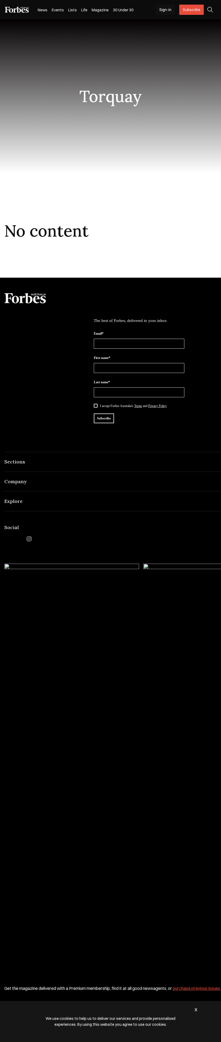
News (42, 10)
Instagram (29, 539)
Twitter (40, 539)
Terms (138, 406)
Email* (98, 333)
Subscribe (191, 9)
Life (84, 10)
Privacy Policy (157, 406)
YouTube (50, 539)
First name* (102, 358)
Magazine (100, 10)
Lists (72, 10)
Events (58, 10)
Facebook (7, 539)
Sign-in (165, 9)
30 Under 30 (123, 10)
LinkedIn (18, 539)
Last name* (102, 382)
